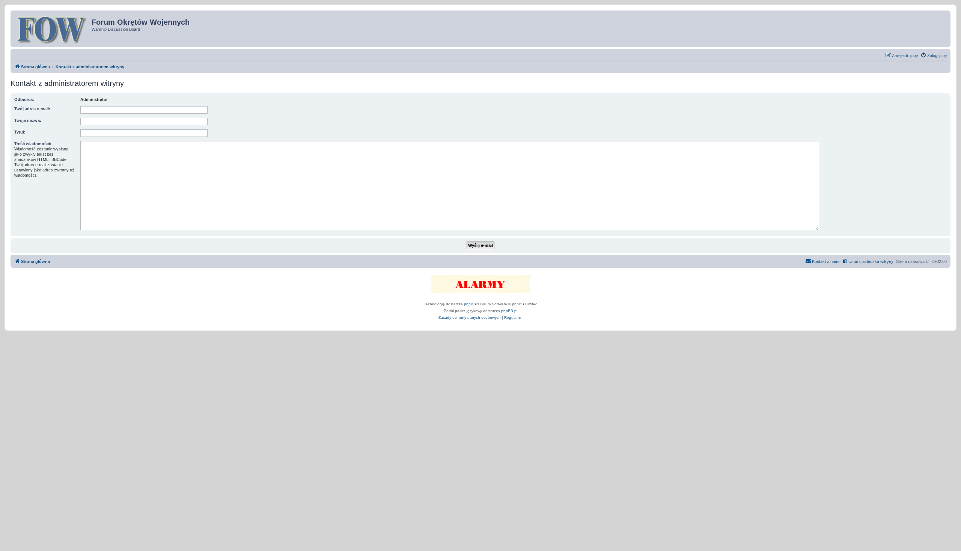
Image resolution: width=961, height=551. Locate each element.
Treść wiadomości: (32, 143)
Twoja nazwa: (27, 120)
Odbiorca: (24, 99)
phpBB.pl (509, 311)
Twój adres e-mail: (32, 109)
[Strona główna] (52, 28)
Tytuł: (20, 132)
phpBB (470, 304)
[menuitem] (933, 55)
